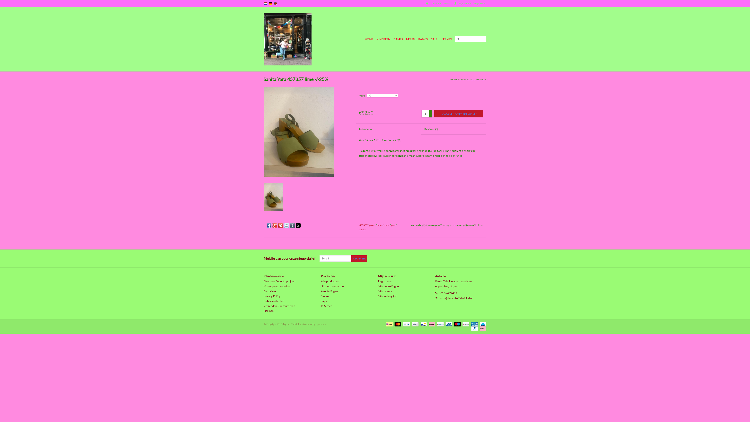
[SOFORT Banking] (431, 324)
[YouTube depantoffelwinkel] (469, 258)
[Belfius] (465, 324)
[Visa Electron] (448, 324)
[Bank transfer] (414, 324)
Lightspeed (321, 324)
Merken (446, 39)
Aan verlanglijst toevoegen (425, 225)
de (270, 3)
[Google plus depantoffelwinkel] (456, 258)
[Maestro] (457, 324)
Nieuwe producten (332, 286)
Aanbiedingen (329, 291)
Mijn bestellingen (388, 286)
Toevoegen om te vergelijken (455, 225)
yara (393, 225)
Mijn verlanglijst (387, 296)
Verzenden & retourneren (279, 306)
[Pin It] (280, 225)
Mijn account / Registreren (472, 3)
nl (265, 3)
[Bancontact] (423, 324)
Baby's (423, 39)
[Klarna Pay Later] (482, 328)
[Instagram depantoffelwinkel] (483, 258)
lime (379, 225)
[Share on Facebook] (269, 225)
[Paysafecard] (440, 324)
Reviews (431, 129)
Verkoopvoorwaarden (277, 286)
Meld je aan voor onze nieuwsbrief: (290, 258)
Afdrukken (477, 225)
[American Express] (474, 324)
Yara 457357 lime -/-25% (472, 79)
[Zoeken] (458, 39)
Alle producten (330, 281)
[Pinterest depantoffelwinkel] (463, 258)
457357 (363, 225)
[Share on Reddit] (286, 225)
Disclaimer (270, 291)
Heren (410, 39)
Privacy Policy (272, 296)
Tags (324, 301)
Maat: (362, 95)
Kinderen (383, 39)
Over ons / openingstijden (280, 281)
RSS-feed (326, 306)
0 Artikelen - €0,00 (440, 3)
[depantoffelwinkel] (295, 39)
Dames (398, 39)
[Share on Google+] (274, 225)
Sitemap (269, 310)
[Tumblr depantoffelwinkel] (476, 258)
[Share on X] (298, 225)
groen (372, 225)
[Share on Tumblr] (292, 225)
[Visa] (406, 324)
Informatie (365, 129)
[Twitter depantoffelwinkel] (449, 258)
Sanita (386, 225)
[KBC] (482, 324)
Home (369, 39)
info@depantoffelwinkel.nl (456, 298)
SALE (434, 39)
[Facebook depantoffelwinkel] (442, 258)
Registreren (385, 281)
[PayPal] (474, 328)
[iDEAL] (389, 324)
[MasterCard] (397, 324)
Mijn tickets (385, 291)
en (275, 3)
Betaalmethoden (274, 301)
